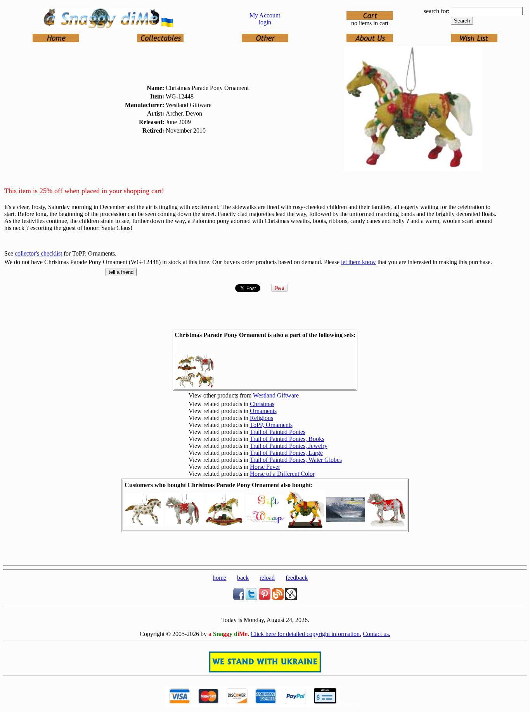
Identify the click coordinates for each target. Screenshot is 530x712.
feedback (297, 577)
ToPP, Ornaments (271, 425)
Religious (261, 418)
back (243, 577)
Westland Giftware (276, 395)
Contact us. (376, 634)
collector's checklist (38, 253)
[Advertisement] (265, 550)
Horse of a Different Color (282, 473)
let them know (358, 262)
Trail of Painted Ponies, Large (286, 452)
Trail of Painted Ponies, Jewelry (288, 445)
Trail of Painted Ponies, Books (287, 438)
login (265, 22)
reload (267, 577)
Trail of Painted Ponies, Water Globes (296, 459)
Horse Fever (265, 466)
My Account (264, 15)
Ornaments (263, 411)
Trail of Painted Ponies (277, 432)
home (219, 577)
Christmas (262, 404)
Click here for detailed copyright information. (306, 634)
